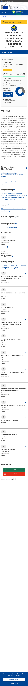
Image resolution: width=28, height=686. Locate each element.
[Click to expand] (25, 273)
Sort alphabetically (5, 266)
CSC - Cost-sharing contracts (9, 227)
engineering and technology (9, 173)
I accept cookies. (14, 679)
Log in (14, 6)
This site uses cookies (8, 673)
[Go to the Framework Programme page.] (14, 28)
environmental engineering (8, 174)
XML (15, 469)
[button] (17, 6)
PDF (15, 474)
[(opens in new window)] (6, 6)
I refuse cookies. (14, 683)
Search (21, 6)
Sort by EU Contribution (14, 266)
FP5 (4, 16)
